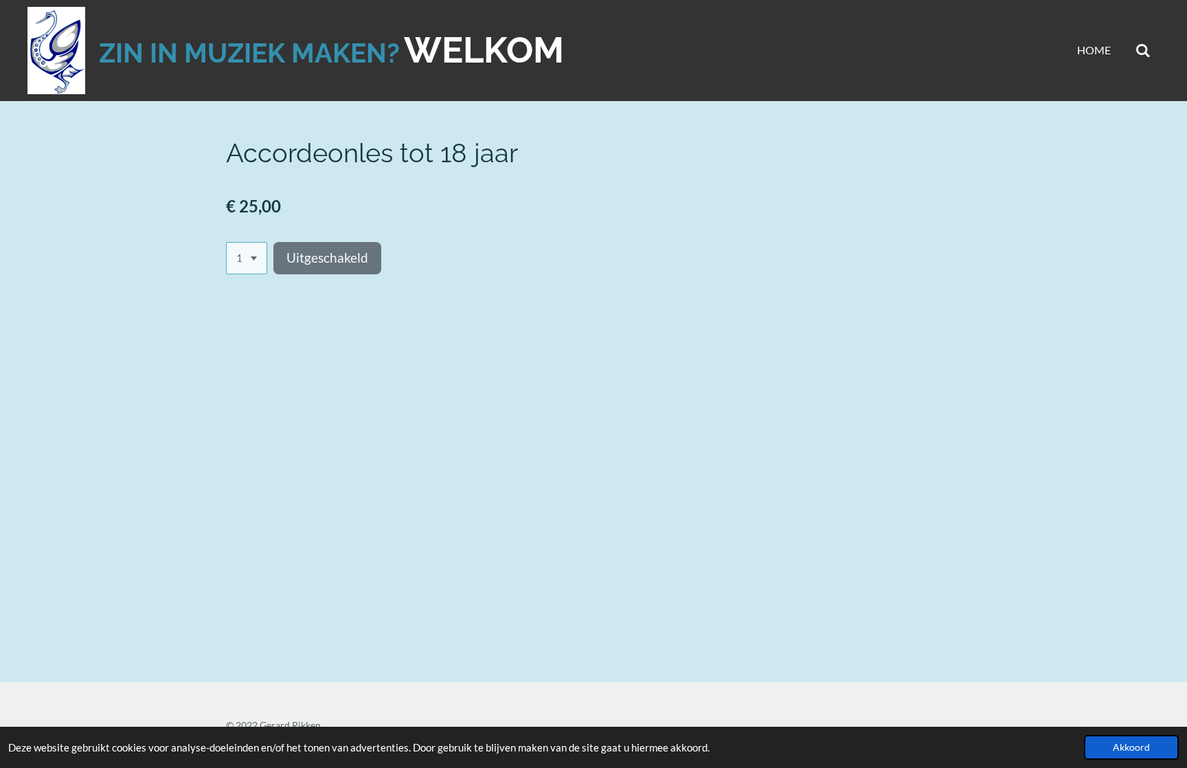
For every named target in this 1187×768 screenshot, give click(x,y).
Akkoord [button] (1131, 747)
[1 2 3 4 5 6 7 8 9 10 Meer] (246, 258)
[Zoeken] (1143, 50)
